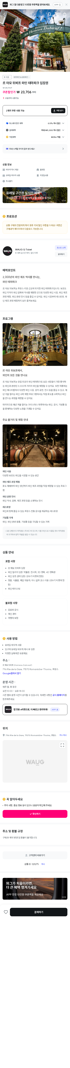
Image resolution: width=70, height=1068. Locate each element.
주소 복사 (62, 735)
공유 (57, 14)
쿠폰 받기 (59, 110)
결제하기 (38, 912)
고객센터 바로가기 (37, 855)
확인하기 (36, 813)
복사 (43, 864)
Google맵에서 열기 (12, 673)
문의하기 (61, 254)
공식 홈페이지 (59, 695)
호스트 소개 (61, 247)
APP (56, 4)
